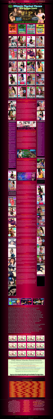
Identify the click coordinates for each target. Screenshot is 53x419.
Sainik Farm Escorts (29, 392)
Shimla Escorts (39, 154)
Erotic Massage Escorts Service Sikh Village (34, 325)
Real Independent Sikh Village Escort (13, 325)
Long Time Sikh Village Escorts (12, 328)
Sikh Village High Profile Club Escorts (29, 329)
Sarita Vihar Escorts (35, 392)
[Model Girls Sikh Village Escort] (12, 105)
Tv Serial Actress (11, 166)
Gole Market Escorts (20, 395)
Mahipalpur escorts (40, 136)
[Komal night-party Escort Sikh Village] (12, 232)
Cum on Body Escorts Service (24, 309)
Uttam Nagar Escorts (20, 393)
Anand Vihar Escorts (12, 394)
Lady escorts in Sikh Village (12, 321)
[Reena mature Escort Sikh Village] (12, 211)
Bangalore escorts (26, 402)
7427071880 (27, 1)
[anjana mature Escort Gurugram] (22, 79)
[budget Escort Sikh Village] (12, 281)
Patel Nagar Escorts (27, 391)
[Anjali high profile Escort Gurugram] (31, 79)
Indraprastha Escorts (27, 395)
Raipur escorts (39, 135)
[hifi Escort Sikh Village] (12, 272)
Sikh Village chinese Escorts (12, 165)
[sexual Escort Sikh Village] (12, 291)
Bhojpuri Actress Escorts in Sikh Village (13, 317)
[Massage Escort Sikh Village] (41, 220)
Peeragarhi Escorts (34, 391)
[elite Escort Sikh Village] (41, 105)
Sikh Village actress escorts (19, 320)
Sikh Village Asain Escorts (12, 156)
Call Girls (40, 3)
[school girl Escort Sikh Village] (12, 243)
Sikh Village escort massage (12, 332)
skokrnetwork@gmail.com (40, 1)
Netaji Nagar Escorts (41, 390)
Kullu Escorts (39, 153)
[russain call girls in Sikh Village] (26, 153)
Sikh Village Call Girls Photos (20, 313)
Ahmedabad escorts (40, 127)
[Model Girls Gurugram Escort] (13, 66)
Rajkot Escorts (39, 147)
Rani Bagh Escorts (24, 392)
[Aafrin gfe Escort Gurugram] (22, 92)
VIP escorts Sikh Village (29, 224)
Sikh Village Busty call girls (36, 310)
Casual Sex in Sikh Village (12, 146)
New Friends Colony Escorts (13, 391)
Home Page (10, 3)
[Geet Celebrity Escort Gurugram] (13, 79)
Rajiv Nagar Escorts (18, 392)
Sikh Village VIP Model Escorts (28, 313)
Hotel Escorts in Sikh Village (23, 317)
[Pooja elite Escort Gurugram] (13, 92)
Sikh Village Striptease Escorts (28, 310)
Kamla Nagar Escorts (34, 389)
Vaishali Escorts (27, 393)
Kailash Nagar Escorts (20, 389)
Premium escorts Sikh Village (20, 321)
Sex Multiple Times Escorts (20, 310)
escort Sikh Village (24, 215)
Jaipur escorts (39, 126)
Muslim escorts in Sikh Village (28, 321)
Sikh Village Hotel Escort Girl (19, 329)
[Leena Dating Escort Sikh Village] (12, 175)
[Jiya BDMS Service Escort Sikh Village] (12, 185)
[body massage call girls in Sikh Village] (26, 125)
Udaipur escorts (26, 409)
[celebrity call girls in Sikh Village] (26, 176)
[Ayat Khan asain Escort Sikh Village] (40, 92)
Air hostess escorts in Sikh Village (36, 320)
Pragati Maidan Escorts (41, 391)
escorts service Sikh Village (21, 280)
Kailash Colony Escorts (13, 389)
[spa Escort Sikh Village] (41, 260)
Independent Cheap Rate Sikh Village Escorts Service (15, 324)
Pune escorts (39, 129)
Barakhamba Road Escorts (26, 394)
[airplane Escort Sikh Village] (41, 250)
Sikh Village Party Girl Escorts (37, 313)
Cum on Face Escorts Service (32, 309)
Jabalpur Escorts (40, 146)
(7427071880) (39, 403)
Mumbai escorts (26, 401)
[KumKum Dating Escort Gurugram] (31, 66)
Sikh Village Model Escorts (12, 131)
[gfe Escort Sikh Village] (41, 115)
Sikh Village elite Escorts (12, 145)
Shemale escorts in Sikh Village (31, 317)
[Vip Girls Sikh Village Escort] (12, 115)
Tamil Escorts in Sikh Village (12, 313)
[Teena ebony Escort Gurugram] (31, 92)
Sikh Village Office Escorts (11, 329)
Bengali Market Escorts (34, 394)
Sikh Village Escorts (25, 103)
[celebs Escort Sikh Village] (41, 241)
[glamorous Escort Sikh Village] (41, 190)
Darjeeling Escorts (40, 138)
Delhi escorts (26, 408)
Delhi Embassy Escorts (13, 395)
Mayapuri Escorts (20, 390)
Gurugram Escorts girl (30, 418)
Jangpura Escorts (35, 395)
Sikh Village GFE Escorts (12, 154)
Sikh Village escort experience (27, 320)
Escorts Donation (28, 3)
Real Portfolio (23, 3)
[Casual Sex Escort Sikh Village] (41, 210)
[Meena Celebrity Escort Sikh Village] (12, 201)
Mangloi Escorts (35, 390)
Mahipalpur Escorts (12, 390)
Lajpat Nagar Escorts (41, 389)
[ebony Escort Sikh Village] (41, 163)
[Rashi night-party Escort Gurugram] (40, 79)
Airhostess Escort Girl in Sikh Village (23, 325)
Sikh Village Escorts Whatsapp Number (28, 324)
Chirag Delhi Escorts (41, 394)
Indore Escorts (39, 145)
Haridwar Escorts (40, 143)
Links (37, 3)
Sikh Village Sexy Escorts (28, 328)
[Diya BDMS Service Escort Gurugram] (40, 66)
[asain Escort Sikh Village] (41, 173)
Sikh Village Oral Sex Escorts (21, 328)
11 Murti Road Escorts (41, 393)
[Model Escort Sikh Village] (41, 231)
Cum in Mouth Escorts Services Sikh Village (14, 309)
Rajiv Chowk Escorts (12, 392)
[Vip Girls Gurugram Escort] (22, 66)
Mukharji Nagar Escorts (27, 390)
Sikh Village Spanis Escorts (12, 157)
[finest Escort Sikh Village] (12, 252)
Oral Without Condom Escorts (12, 310)
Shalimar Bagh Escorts (42, 392)
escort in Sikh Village (30, 116)
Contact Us (33, 3)
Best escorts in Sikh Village (39, 317)
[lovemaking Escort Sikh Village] (41, 269)
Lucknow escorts (40, 128)
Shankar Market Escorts (34, 393)
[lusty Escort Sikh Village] (41, 199)
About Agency (14, 3)
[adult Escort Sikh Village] (12, 262)
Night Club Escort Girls (12, 144)
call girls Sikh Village (33, 132)
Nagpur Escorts (40, 144)
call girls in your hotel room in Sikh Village (39, 324)
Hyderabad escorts (40, 130)
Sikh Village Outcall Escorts (38, 329)
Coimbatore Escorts (40, 137)
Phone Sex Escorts (11, 167)
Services (18, 3)
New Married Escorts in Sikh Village (37, 328)
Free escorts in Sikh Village (27, 332)
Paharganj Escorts (21, 391)
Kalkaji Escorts (28, 389)
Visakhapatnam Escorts (40, 155)
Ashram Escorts (19, 394)
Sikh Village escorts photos (19, 332)
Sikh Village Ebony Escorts (12, 155)
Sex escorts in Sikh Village (11, 320)
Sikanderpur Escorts (12, 393)
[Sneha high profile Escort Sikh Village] (12, 222)
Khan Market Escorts (41, 395)
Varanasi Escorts (40, 152)
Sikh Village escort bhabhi (36, 321)
